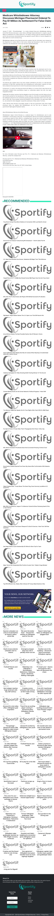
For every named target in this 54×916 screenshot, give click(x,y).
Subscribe (12, 907)
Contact (30, 902)
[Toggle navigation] (4, 10)
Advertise (30, 900)
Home (29, 897)
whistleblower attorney (45, 31)
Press (29, 898)
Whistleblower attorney (9, 40)
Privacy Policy (44, 914)
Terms (38, 914)
